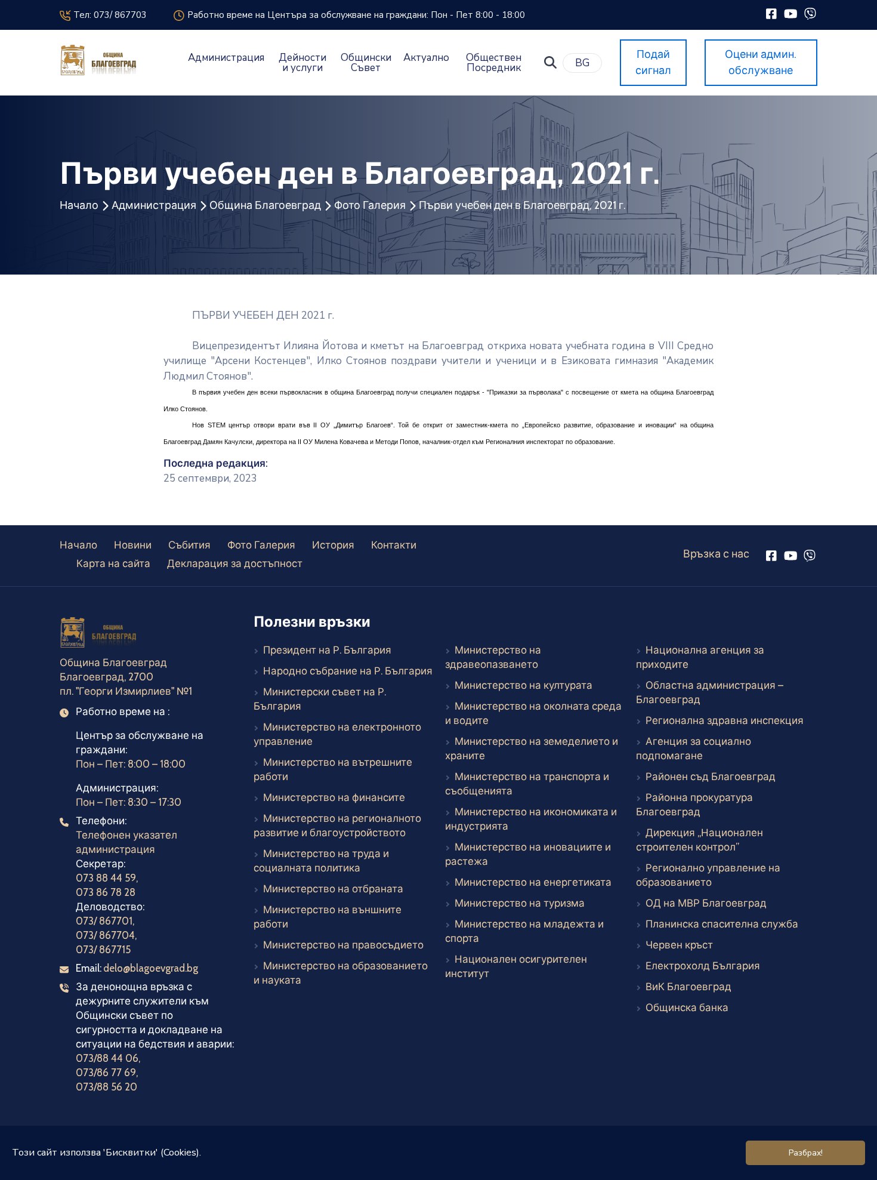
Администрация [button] (226, 58)
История (333, 545)
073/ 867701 (104, 921)
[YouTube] (790, 13)
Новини (133, 545)
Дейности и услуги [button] (302, 63)
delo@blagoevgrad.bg (150, 968)
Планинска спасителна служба (722, 924)
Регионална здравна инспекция (725, 720)
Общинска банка (687, 1007)
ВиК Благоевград (688, 987)
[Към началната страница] (100, 634)
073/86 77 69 (106, 1073)
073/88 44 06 (107, 1058)
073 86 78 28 (105, 892)
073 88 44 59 (106, 878)
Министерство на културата (523, 685)
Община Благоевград (265, 205)
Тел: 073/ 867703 (108, 15)
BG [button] (582, 63)
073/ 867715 (103, 950)
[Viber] (809, 13)
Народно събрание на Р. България (348, 671)
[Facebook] (771, 13)
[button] (550, 62)
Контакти (393, 545)
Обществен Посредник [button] (493, 63)
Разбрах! (806, 1153)
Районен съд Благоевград (711, 776)
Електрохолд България (703, 966)
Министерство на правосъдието (343, 945)
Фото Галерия (370, 205)
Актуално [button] (426, 58)
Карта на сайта (113, 563)
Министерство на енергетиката (533, 882)
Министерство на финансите (334, 797)
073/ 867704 (105, 935)
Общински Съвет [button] (366, 63)
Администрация (154, 205)
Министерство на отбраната (333, 889)
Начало (79, 205)
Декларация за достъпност (234, 563)
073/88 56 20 (106, 1087)
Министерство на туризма (520, 903)
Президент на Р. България (327, 650)
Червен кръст (679, 945)
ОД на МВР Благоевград (706, 903)
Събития (189, 545)
